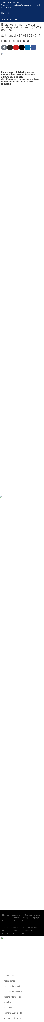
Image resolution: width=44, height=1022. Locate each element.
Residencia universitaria (23, 930)
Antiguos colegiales (12, 1018)
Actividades (9, 1007)
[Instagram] (10, 47)
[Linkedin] (28, 47)
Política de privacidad (31, 915)
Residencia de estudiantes (13, 933)
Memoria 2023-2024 (13, 1013)
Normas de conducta (11, 915)
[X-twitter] (22, 47)
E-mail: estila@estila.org (10, 19)
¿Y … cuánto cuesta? (13, 991)
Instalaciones (9, 981)
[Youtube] (16, 47)
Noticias (7, 1002)
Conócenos (9, 975)
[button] (2, 69)
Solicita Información (12, 997)
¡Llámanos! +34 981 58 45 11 (12, 2)
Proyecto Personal (12, 986)
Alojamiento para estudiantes (14, 928)
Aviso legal (25, 918)
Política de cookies (11, 918)
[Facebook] (33, 47)
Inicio (6, 970)
